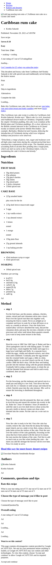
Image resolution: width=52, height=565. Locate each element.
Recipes (9, 5)
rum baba (45, 106)
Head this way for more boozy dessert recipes (24, 448)
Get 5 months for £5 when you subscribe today (19, 67)
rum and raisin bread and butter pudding (17, 108)
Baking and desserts (14, 8)
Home (8, 3)
